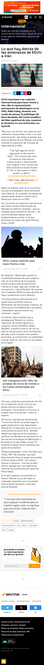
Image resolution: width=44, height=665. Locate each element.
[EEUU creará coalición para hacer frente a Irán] (22, 242)
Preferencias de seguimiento (12, 635)
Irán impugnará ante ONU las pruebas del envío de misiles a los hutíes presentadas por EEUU (21, 385)
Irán (18, 525)
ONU (4, 530)
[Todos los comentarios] (3, 661)
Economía (36, 601)
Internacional (6, 521)
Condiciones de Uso (22, 622)
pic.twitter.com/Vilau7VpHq (22, 176)
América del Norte (8, 525)
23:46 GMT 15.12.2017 (9, 61)
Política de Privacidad (9, 628)
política (16, 521)
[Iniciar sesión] (30, 17)
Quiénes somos (7, 622)
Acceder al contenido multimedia (31, 89)
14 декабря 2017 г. (26, 181)
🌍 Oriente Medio (27, 521)
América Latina (7, 601)
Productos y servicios (9, 625)
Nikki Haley (33, 525)
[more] (40, 268)
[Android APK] (8, 641)
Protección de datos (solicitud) (13, 631)
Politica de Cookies (26, 628)
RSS (28, 631)
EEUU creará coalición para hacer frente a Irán (19, 262)
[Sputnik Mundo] (7, 18)
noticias (11, 530)
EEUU (24, 525)
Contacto (22, 625)
